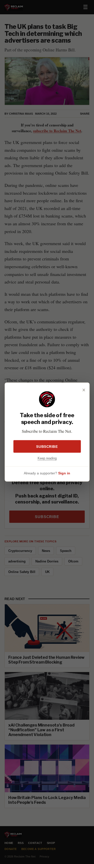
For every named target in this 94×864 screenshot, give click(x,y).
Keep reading (47, 458)
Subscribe (47, 447)
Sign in (64, 473)
